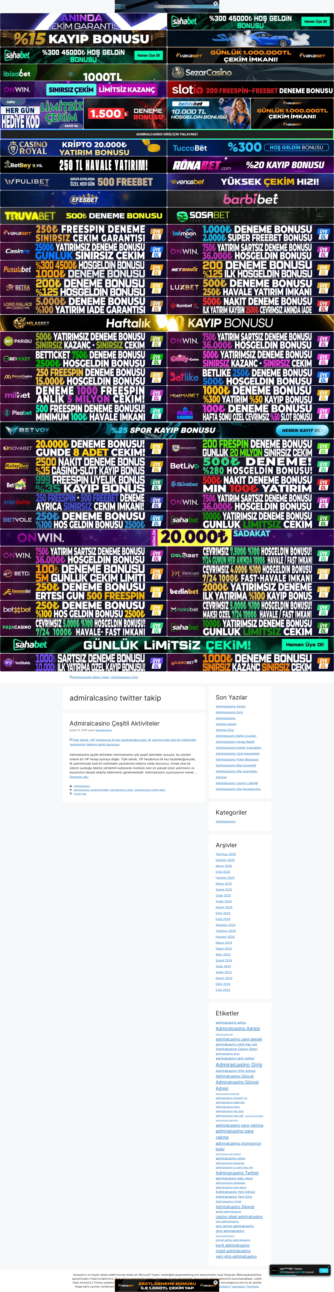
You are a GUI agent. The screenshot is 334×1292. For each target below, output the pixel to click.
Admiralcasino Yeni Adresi (235, 1192)
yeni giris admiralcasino (236, 1256)
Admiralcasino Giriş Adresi (236, 1071)
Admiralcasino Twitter (237, 1172)
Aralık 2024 (224, 901)
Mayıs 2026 (224, 866)
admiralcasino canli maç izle (236, 1044)
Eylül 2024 (223, 919)
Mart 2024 (223, 954)
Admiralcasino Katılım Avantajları (238, 747)
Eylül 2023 (223, 990)
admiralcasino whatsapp (230, 1183)
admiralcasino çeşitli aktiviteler (91, 789)
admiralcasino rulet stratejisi (228, 1154)
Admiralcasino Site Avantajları (236, 771)
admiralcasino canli (224, 1034)
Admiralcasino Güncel (235, 1076)
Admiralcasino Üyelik (228, 1201)
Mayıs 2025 (224, 883)
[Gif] (167, 323)
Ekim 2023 (223, 984)
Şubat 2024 (224, 960)
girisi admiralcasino (230, 1231)
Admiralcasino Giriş (229, 712)
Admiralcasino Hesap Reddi (235, 742)
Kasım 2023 (224, 978)
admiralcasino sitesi (121, 789)
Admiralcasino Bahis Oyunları (236, 736)
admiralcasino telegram (230, 1163)
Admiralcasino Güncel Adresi (237, 1085)
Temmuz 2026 (226, 854)
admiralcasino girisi (228, 1053)
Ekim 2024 (223, 913)
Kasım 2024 (224, 907)
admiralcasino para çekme (235, 1134)
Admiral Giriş (225, 730)
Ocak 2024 (223, 966)
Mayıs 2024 (224, 942)
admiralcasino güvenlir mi (231, 1098)
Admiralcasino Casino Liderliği (237, 783)
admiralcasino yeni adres (231, 1187)
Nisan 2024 (224, 948)
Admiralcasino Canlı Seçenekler (238, 753)
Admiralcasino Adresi (230, 706)
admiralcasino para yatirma (239, 1125)
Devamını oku (79, 777)
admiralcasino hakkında (230, 1102)
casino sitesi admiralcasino (239, 1216)
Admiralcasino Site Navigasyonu (238, 789)
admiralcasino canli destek (239, 1039)
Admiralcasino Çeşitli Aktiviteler (115, 723)
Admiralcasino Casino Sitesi (236, 1049)
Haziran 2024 (225, 937)
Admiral (221, 777)
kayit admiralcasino (233, 1245)
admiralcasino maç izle (230, 1115)
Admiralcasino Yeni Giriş (234, 1197)
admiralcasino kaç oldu (230, 1111)
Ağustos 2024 (225, 925)
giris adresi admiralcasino (235, 1226)
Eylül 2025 (223, 872)
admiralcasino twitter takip (149, 789)
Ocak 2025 (223, 895)
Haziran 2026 (225, 860)
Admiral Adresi (226, 724)
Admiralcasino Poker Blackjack (237, 759)
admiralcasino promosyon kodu (238, 1146)
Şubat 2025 (224, 889)
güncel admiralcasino (225, 1236)
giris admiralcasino (227, 1221)
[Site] (83, 233)
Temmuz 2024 (226, 931)
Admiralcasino (82, 786)
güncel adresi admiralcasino (233, 1240)
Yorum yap (80, 793)
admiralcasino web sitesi (234, 1178)
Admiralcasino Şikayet (235, 1206)
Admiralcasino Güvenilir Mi (227, 1094)
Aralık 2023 (224, 972)
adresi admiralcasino (228, 1211)
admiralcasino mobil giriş (227, 1120)
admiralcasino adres (231, 1022)
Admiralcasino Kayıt (228, 1106)
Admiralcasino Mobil (254, 1116)
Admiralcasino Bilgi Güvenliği (236, 765)
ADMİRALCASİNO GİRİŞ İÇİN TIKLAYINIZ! (167, 134)
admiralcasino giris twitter (235, 1058)
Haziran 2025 (225, 878)
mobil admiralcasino (233, 1250)
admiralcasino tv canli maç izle (234, 1167)
